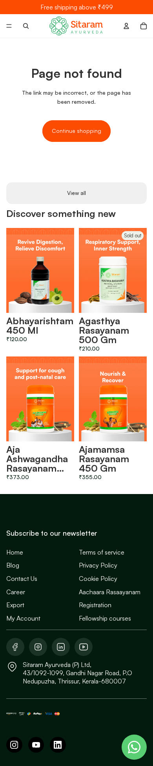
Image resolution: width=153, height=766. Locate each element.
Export (15, 605)
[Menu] (9, 26)
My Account (23, 618)
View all (76, 192)
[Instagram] (14, 745)
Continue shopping (76, 130)
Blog (12, 565)
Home (14, 552)
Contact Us (21, 578)
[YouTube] (36, 745)
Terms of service (101, 552)
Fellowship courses (105, 618)
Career (15, 592)
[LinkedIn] (58, 745)
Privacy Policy (98, 565)
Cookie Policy (98, 578)
